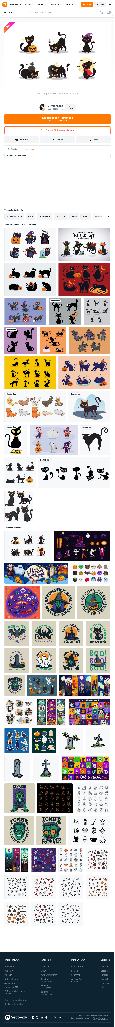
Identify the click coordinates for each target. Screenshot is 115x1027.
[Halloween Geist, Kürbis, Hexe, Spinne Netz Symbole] (92, 797)
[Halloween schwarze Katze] (95, 438)
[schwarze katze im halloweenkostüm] (30, 242)
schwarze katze (14, 215)
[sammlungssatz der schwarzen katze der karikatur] (18, 504)
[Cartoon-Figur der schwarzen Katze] (27, 544)
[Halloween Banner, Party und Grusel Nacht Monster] (16, 858)
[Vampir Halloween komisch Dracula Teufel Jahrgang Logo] (14, 684)
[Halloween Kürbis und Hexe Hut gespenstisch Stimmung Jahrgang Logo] (93, 600)
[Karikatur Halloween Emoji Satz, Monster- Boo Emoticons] (90, 571)
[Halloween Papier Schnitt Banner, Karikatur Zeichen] (36, 571)
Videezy (8, 973)
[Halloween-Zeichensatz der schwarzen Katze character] (30, 371)
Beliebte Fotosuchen (46, 985)
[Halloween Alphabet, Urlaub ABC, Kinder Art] (89, 711)
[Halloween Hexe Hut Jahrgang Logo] (98, 659)
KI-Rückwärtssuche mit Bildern (15, 991)
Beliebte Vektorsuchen (47, 978)
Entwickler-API (11, 985)
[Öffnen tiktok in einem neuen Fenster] (51, 1016)
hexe (74, 215)
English (102, 965)
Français (103, 981)
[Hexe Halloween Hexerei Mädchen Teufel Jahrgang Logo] (71, 659)
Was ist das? (29, 149)
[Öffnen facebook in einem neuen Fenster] (33, 1016)
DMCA (43, 969)
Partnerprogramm (49, 973)
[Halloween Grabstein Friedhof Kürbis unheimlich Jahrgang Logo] (16, 659)
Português (103, 973)
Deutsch (102, 977)
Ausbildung (9, 981)
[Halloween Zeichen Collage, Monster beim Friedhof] (84, 684)
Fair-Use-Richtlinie (98, 1018)
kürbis (86, 215)
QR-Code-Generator (13, 1002)
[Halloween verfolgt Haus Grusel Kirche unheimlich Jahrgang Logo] (71, 632)
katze (30, 215)
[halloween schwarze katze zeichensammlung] (25, 310)
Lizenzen (45, 965)
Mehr (68, 4)
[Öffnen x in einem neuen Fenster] (55, 1016)
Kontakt (74, 969)
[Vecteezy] (4, 4)
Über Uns (75, 973)
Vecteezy (8, 969)
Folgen (70, 109)
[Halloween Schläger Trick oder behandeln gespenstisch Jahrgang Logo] (16, 632)
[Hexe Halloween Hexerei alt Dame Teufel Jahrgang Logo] (58, 600)
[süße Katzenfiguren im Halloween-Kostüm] (89, 339)
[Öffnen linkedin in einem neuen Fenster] (42, 1016)
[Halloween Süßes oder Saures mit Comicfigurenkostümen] (54, 438)
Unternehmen (11, 977)
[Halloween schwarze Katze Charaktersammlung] (97, 310)
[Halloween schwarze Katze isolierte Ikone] (89, 405)
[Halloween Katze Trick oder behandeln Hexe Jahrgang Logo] (98, 632)
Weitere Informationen (16, 154)
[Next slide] (103, 215)
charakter (60, 215)
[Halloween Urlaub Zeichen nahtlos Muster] (43, 858)
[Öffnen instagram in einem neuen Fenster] (37, 1016)
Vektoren (14, 4)
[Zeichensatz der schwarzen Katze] (20, 471)
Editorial (55, 4)
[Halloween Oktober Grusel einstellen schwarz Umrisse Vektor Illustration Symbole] (89, 829)
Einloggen (100, 4)
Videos (40, 4)
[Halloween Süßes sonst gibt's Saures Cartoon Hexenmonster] (51, 711)
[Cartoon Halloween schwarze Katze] (53, 339)
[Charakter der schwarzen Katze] (84, 278)
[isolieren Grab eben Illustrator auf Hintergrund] (71, 739)
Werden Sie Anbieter (76, 978)
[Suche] (101, 12)
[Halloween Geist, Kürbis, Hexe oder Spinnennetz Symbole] (55, 797)
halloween (44, 215)
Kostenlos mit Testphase (57, 119)
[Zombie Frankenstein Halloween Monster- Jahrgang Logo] (19, 797)
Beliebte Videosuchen (47, 991)
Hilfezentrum (77, 965)
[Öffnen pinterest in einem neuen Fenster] (46, 1016)
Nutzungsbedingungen (78, 1016)
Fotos (28, 4)
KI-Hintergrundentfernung (15, 997)
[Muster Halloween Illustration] (98, 858)
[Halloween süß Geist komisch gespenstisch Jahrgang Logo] (44, 659)
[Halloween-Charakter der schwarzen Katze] (84, 242)
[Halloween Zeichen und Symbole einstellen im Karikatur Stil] (82, 544)
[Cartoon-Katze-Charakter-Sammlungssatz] (74, 471)
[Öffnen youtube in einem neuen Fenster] (60, 1016)
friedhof (99, 215)
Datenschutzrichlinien (99, 1016)
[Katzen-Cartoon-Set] (35, 405)
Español (102, 969)
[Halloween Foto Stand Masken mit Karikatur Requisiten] (22, 600)
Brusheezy (9, 965)
